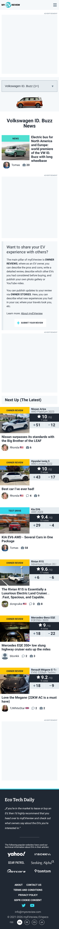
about (19, 884)
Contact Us (33, 884)
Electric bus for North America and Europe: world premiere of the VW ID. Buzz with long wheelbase (42, 149)
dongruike (16, 604)
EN (19, 922)
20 (28, 165)
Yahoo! (16, 854)
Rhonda (14, 447)
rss (11, 922)
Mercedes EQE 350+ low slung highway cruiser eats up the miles (26, 647)
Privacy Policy (28, 895)
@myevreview (32, 905)
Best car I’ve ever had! (18, 489)
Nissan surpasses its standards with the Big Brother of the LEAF (28, 439)
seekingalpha (42, 862)
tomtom (42, 870)
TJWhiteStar (17, 708)
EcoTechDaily (19, 800)
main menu (54, 3)
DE (27, 922)
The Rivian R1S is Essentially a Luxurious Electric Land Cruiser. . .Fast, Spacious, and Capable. (25, 593)
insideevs (42, 854)
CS (34, 922)
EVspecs (43, 917)
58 (26, 547)
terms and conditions (27, 890)
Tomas (15, 165)
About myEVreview (32, 313)
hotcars (16, 870)
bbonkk (14, 656)
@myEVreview (23, 905)
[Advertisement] (29, 44)
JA (41, 922)
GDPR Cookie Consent (28, 900)
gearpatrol (16, 862)
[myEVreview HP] (11, 6)
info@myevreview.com (28, 911)
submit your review (32, 323)
